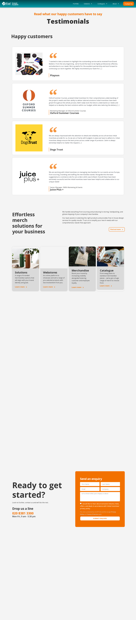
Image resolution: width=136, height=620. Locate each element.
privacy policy (85, 508)
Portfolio (76, 4)
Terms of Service (92, 514)
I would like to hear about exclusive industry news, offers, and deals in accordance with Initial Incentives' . (99, 506)
